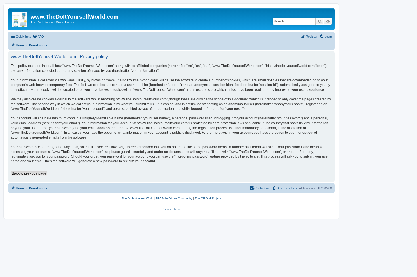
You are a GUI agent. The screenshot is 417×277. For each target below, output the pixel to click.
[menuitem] (38, 36)
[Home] (20, 18)
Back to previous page (29, 173)
